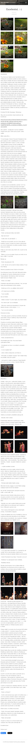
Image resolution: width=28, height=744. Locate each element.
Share (4, 733)
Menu (26, 2)
